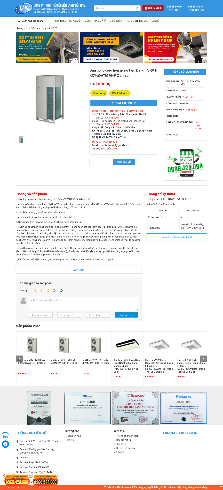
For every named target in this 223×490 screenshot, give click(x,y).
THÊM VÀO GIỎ (123, 162)
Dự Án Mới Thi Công (80, 21)
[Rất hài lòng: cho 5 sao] (61, 291)
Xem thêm (78, 269)
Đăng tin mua (74, 436)
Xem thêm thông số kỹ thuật (177, 237)
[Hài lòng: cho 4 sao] (54, 291)
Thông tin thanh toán (127, 436)
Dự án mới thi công (126, 448)
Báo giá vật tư (123, 440)
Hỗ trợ (70, 440)
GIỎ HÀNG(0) (155, 8)
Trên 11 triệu (188, 97)
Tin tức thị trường (136, 21)
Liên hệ (155, 21)
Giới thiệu (60, 21)
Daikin (183, 90)
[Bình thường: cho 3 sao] (48, 291)
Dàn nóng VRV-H (198, 125)
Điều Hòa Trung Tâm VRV (44, 28)
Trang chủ (22, 28)
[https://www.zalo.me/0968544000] (5, 435)
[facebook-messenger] (5, 444)
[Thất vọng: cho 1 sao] (35, 291)
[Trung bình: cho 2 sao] (41, 291)
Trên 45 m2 (191, 110)
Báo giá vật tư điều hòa (108, 21)
